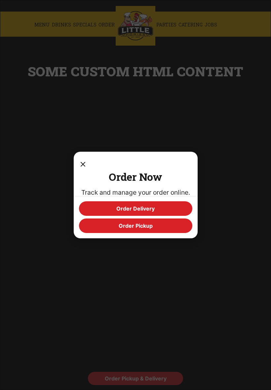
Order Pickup (136, 225)
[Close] (83, 163)
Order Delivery (135, 208)
